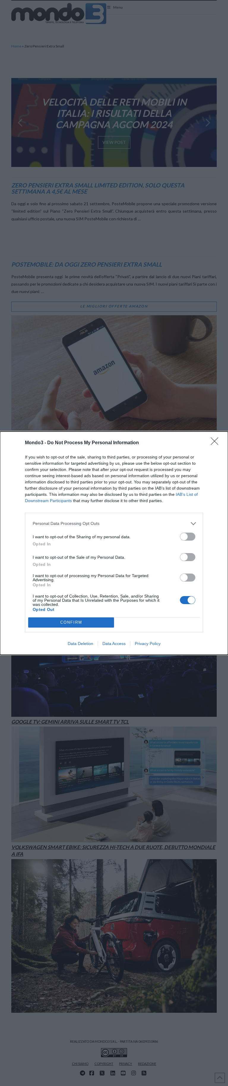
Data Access (114, 643)
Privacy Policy (148, 643)
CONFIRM (71, 622)
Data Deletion (80, 643)
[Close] (216, 443)
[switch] (187, 537)
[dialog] (114, 543)
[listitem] (114, 523)
